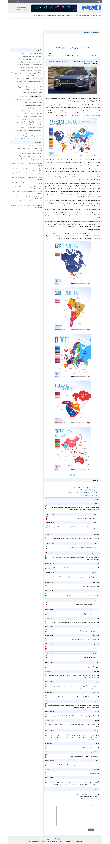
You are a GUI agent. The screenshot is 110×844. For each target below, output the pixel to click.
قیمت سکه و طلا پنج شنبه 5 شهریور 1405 (30, 127)
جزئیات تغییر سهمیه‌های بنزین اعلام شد (31, 111)
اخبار (99, 15)
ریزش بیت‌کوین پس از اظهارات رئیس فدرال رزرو (29, 78)
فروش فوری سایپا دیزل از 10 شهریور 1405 (30, 92)
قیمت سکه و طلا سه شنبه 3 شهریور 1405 (30, 119)
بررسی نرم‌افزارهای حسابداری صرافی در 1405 (30, 153)
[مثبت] (45, 506)
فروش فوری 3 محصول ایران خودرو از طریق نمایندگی (28, 116)
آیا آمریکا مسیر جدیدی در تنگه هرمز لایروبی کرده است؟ (27, 87)
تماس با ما (12, 2)
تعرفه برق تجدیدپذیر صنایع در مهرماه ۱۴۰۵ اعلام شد (28, 65)
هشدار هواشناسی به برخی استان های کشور (30, 62)
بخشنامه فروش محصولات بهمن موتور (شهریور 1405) (28, 100)
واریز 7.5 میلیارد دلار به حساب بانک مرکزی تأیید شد (28, 139)
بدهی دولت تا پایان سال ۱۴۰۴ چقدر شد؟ (31, 70)
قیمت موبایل (60, 15)
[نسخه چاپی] (50, 53)
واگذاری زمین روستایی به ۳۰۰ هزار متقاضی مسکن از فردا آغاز (26, 73)
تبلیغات (17, 2)
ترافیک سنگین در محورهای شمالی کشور (31, 67)
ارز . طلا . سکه (93, 15)
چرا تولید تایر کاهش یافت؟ (34, 76)
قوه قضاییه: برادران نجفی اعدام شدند (32, 146)
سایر (33, 15)
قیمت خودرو (85, 15)
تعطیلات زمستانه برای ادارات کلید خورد (31, 53)
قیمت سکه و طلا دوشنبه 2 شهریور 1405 (31, 102)
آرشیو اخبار (86, 32)
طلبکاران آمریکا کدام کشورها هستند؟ (31, 84)
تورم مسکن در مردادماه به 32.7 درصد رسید (30, 90)
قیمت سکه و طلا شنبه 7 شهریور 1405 (31, 136)
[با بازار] (54, 8)
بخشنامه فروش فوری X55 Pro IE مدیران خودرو (29, 122)
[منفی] (45, 508)
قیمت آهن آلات (77, 15)
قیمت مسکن (68, 15)
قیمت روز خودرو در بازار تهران (91, 495)
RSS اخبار (95, 32)
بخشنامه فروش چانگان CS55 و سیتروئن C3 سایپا (28, 114)
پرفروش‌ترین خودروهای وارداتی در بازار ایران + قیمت (85, 487)
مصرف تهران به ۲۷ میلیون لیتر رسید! (32, 56)
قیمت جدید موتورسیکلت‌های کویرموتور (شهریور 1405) (27, 133)
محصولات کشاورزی (51, 15)
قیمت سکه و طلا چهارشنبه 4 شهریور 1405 (30, 125)
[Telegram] (71, 476)
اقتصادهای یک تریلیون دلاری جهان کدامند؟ (30, 59)
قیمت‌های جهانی (40, 15)
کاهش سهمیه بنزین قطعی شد (33, 108)
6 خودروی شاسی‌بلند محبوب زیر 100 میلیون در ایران (85, 490)
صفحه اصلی (22, 2)
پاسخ (89, 503)
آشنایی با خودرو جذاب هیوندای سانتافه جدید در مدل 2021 (83, 493)
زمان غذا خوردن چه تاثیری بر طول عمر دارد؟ (30, 156)
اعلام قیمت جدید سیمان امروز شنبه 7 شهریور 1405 (28, 81)
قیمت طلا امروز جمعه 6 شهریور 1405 (31, 105)
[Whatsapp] (74, 476)
